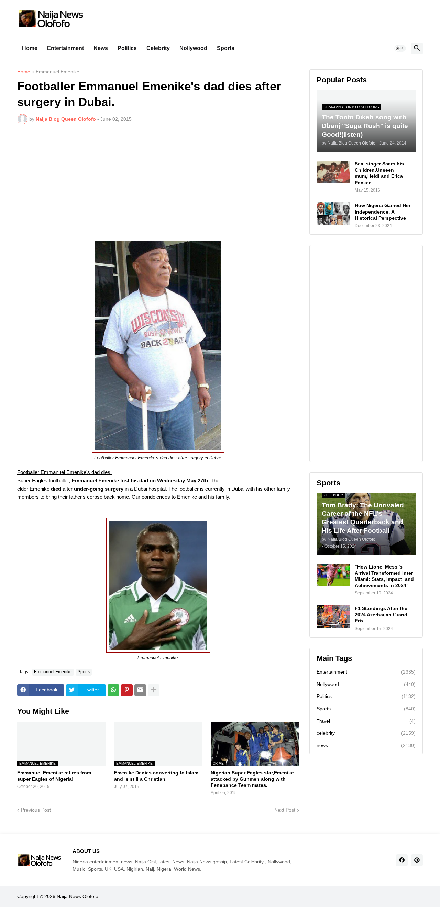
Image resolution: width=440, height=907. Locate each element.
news (366, 745)
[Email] (140, 690)
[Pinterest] (127, 690)
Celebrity (158, 48)
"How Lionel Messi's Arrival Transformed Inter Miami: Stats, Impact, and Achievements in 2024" (384, 576)
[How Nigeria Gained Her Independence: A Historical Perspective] (333, 213)
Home (29, 48)
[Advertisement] (158, 181)
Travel (366, 721)
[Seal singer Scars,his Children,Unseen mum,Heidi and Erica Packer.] (333, 172)
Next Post (284, 810)
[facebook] (402, 860)
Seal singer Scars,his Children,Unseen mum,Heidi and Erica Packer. (379, 173)
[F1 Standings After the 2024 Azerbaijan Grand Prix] (333, 616)
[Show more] (154, 690)
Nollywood (193, 48)
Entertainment (65, 48)
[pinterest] (417, 860)
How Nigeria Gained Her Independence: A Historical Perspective (382, 211)
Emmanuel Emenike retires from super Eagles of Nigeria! (54, 776)
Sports (225, 48)
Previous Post (36, 810)
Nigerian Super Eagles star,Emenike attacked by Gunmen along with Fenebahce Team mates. (252, 779)
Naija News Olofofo (77, 896)
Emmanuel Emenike (57, 71)
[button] (400, 48)
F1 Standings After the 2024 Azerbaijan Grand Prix (381, 614)
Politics (127, 48)
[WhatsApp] (113, 690)
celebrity (366, 733)
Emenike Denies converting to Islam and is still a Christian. (156, 776)
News (101, 48)
